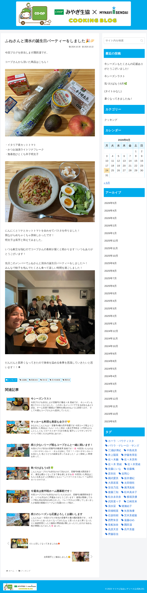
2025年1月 (110, 323)
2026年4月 (110, 210)
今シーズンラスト (114, 76)
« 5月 (107, 182)
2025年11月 (111, 248)
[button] (141, 40)
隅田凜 (67, 380)
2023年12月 (111, 398)
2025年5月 (110, 293)
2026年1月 (110, 233)
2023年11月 (111, 406)
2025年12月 (111, 240)
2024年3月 (110, 383)
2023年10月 (111, 413)
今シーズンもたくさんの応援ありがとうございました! (123, 66)
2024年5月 (110, 368)
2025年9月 (110, 263)
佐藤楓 (24, 380)
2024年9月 (110, 353)
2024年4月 (110, 376)
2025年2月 (110, 316)
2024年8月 (110, 361)
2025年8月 (110, 270)
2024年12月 (111, 331)
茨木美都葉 (55, 380)
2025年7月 (110, 278)
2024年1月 (110, 391)
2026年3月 (110, 218)
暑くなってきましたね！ (118, 98)
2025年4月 (110, 300)
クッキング (12, 380)
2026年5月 (110, 203)
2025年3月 (110, 308)
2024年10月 (111, 346)
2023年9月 (110, 421)
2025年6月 (110, 286)
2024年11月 (111, 338)
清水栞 (44, 380)
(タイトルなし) (113, 91)
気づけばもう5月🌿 (115, 83)
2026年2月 (110, 225)
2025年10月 (111, 255)
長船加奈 (34, 380)
